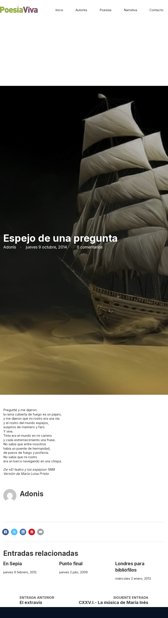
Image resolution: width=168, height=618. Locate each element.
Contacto (156, 10)
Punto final (70, 563)
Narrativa (130, 10)
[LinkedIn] (23, 532)
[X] (14, 532)
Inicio (59, 10)
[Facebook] (5, 532)
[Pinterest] (31, 532)
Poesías (106, 10)
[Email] (40, 532)
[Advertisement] (84, 53)
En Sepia (12, 563)
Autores (81, 10)
